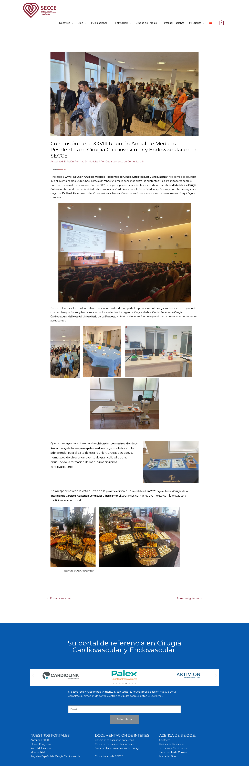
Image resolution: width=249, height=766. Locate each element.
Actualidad (56, 161)
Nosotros (64, 22)
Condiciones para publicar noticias (114, 744)
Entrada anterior (59, 598)
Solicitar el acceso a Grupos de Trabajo (117, 748)
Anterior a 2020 (39, 740)
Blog (80, 22)
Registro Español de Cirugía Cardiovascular (55, 756)
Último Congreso (40, 744)
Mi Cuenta (195, 22)
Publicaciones (99, 22)
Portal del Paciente (173, 22)
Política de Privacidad (171, 744)
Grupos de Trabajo (146, 22)
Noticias (93, 161)
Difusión (69, 161)
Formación (121, 22)
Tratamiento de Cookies (173, 752)
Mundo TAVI (37, 752)
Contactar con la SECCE (109, 756)
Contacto (164, 740)
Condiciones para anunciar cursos (114, 740)
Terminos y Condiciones (173, 748)
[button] (113, 683)
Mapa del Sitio (167, 756)
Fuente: (58, 169)
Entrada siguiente (189, 598)
